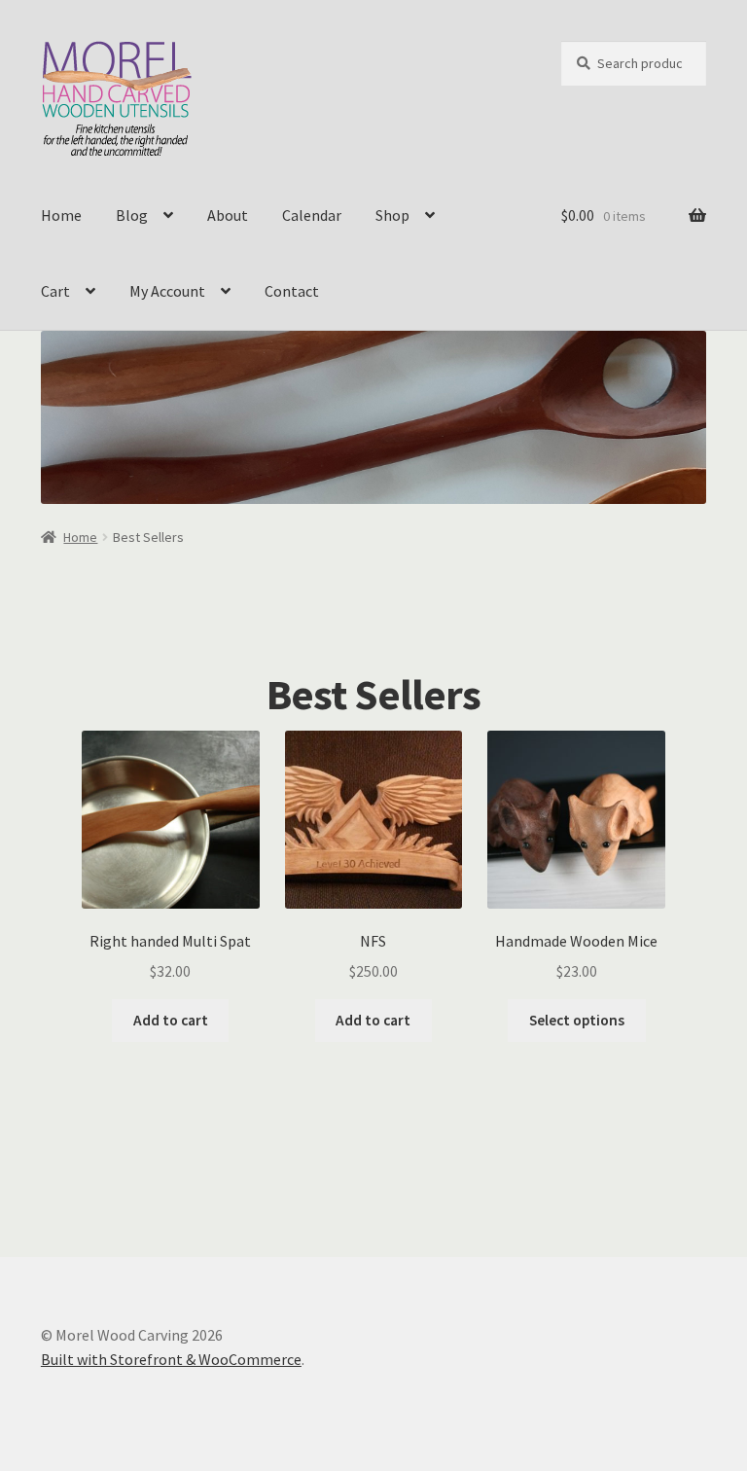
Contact (292, 291)
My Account (167, 291)
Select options (576, 1020)
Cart (55, 291)
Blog (132, 215)
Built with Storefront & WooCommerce (171, 1359)
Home (61, 215)
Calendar (311, 215)
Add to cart (170, 1020)
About (227, 215)
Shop (392, 215)
